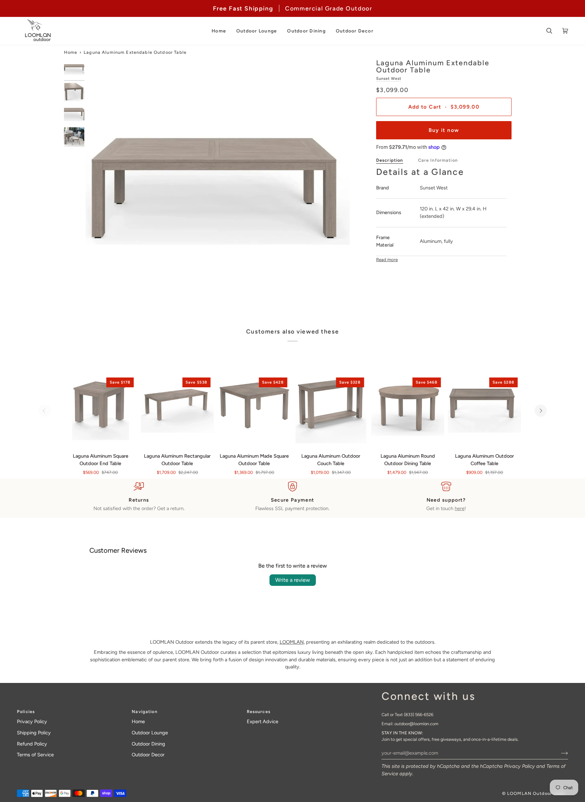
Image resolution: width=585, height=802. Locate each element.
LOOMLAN (292, 642)
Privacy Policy (519, 766)
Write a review (292, 580)
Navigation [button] (144, 711)
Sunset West (388, 78)
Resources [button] (258, 711)
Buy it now (444, 130)
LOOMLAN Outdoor (529, 793)
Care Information (438, 160)
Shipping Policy (34, 733)
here (459, 508)
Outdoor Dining (148, 744)
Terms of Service (35, 755)
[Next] (541, 411)
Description (389, 160)
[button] (219, 31)
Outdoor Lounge (150, 733)
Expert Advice (262, 721)
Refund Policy (32, 744)
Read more (387, 259)
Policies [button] (26, 711)
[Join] (559, 753)
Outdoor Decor (148, 755)
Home (71, 52)
